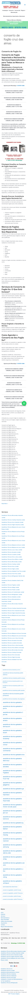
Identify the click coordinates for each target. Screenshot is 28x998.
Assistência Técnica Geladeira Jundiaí (11, 597)
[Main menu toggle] (25, 4)
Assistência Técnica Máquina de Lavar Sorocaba (14, 635)
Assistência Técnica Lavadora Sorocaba (12, 643)
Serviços (3, 916)
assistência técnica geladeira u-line (13, 870)
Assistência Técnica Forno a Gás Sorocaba (12, 645)
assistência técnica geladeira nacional (12, 840)
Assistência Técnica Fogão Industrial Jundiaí (13, 524)
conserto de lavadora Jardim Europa (12, 896)
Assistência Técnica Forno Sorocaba (11, 654)
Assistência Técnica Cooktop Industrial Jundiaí (13, 519)
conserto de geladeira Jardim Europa (12, 890)
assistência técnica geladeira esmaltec (12, 765)
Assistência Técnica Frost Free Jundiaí (11, 573)
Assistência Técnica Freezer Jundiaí (11, 589)
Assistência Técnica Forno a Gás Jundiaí (12, 557)
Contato (3, 924)
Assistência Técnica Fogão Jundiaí (10, 568)
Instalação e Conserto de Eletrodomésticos (11, 979)
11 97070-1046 (20, 85)
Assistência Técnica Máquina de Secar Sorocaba (14, 633)
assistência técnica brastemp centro (11, 669)
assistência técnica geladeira (12, 702)
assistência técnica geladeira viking (12, 876)
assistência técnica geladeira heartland (12, 794)
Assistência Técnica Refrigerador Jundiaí (12, 594)
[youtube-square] (17, 966)
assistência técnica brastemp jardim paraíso (14, 690)
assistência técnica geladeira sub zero (13, 864)
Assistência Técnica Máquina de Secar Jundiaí (13, 545)
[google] (15, 966)
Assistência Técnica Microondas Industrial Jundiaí (13, 951)
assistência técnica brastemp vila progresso (14, 698)
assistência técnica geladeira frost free (12, 778)
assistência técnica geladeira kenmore (12, 818)
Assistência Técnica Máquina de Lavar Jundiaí (13, 547)
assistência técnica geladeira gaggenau (12, 784)
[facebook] (11, 966)
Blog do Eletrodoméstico (7, 926)
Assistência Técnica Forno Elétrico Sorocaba (13, 647)
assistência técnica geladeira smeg (12, 858)
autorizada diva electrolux (10, 886)
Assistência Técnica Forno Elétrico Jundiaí (12, 559)
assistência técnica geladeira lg (13, 823)
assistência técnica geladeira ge (13, 788)
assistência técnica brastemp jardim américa (13, 673)
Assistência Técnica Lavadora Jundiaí (11, 554)
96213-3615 (7, 27)
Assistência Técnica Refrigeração (9, 982)
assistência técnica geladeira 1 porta (13, 707)
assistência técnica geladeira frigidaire (12, 771)
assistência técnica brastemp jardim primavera (13, 694)
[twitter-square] (13, 966)
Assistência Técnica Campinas (8, 974)
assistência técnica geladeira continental (12, 749)
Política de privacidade (6, 921)
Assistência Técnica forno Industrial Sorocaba (13, 610)
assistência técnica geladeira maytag (12, 834)
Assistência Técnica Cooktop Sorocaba (11, 652)
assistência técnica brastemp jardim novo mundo (13, 686)
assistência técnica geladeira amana (12, 719)
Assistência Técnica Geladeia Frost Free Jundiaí (14, 571)
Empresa (3, 914)
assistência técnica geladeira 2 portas (13, 713)
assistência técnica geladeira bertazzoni (12, 725)
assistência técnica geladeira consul (12, 743)
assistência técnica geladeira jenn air (12, 812)
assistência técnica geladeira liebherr (12, 828)
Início (2, 912)
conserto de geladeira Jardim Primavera (13, 893)
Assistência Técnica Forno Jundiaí (10, 566)
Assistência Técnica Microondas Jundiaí (12, 561)
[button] (24, 403)
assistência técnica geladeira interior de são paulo (12, 806)
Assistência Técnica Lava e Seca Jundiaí (12, 549)
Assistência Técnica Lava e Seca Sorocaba (12, 638)
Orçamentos (4, 923)
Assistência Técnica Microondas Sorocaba (12, 650)
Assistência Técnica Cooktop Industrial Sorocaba (14, 608)
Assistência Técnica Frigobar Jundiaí (11, 585)
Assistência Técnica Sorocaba (8, 977)
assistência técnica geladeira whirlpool (12, 882)
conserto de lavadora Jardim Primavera (12, 899)
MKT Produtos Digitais (13, 993)
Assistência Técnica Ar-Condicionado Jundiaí (13, 592)
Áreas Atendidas (5, 919)
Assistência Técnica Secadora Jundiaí (11, 552)
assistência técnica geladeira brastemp (12, 737)
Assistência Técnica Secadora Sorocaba (12, 640)
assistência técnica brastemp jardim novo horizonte (13, 681)
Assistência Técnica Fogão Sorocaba (11, 657)
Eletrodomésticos (5, 917)
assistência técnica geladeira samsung (12, 846)
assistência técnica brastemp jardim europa (14, 678)
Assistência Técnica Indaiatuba (8, 975)
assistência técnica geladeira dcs (13, 754)
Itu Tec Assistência (5, 981)
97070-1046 (20, 27)
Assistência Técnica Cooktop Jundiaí (11, 564)
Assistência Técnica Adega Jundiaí (10, 587)
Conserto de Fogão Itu (11, 51)
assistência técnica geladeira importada (12, 800)
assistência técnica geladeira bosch (12, 731)
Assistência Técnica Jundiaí (8, 970)
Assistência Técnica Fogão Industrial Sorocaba (13, 613)
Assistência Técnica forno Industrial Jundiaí (12, 522)
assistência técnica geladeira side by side (12, 852)
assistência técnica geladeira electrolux (12, 759)
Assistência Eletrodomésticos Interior (10, 972)
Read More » (5, 503)
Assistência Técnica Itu (6, 968)
